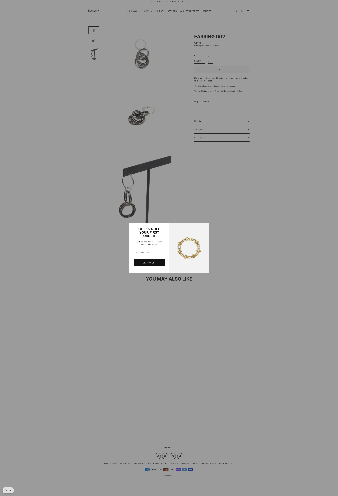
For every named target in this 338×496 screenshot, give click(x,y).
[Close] (205, 226)
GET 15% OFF (149, 262)
